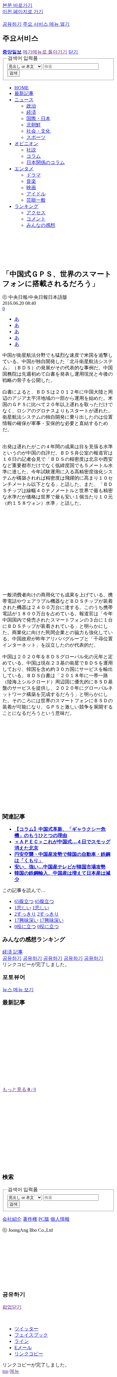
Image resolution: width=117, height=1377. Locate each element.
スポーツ (36, 137)
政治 (31, 105)
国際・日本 (38, 118)
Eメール (23, 1347)
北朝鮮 (33, 124)
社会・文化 (38, 131)
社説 (31, 149)
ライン (21, 1341)
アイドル (36, 193)
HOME (21, 87)
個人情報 (60, 1219)
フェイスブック (31, 1335)
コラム (33, 156)
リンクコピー (28, 1353)
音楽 (31, 181)
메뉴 (14, 1371)
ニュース (24, 99)
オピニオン (26, 143)
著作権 (30, 1219)
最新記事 (24, 93)
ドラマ (33, 175)
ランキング (26, 206)
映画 (31, 187)
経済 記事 (12, 951)
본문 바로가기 (17, 5)
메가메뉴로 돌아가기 (45, 51)
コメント (36, 218)
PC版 (43, 1219)
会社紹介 (12, 1219)
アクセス (36, 212)
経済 (31, 112)
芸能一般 (36, 200)
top (5, 1371)
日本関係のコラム (45, 162)
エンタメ (24, 168)
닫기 (73, 51)
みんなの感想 (40, 225)
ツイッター (26, 1328)
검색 (13, 73)
